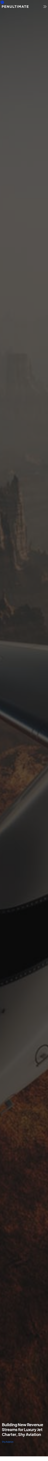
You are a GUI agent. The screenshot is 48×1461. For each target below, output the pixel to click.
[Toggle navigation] (44, 7)
